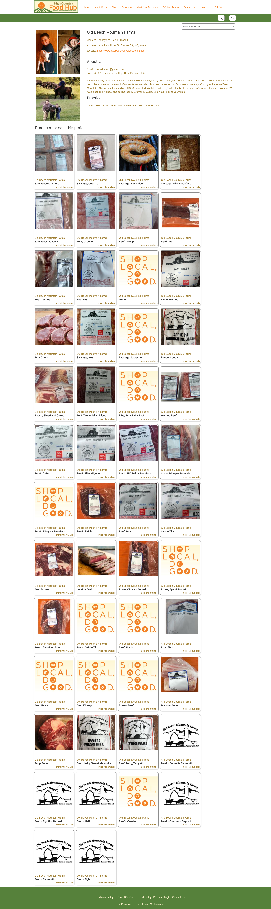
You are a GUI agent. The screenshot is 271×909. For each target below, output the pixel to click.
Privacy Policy (105, 897)
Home (86, 7)
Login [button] (203, 7)
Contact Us (189, 7)
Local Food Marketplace (150, 904)
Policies (218, 7)
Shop (114, 7)
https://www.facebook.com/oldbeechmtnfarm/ (122, 50)
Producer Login (161, 897)
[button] (54, 161)
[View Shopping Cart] (232, 18)
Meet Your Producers (147, 7)
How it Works (100, 7)
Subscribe (127, 7)
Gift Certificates (171, 7)
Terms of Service (124, 897)
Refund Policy (143, 897)
